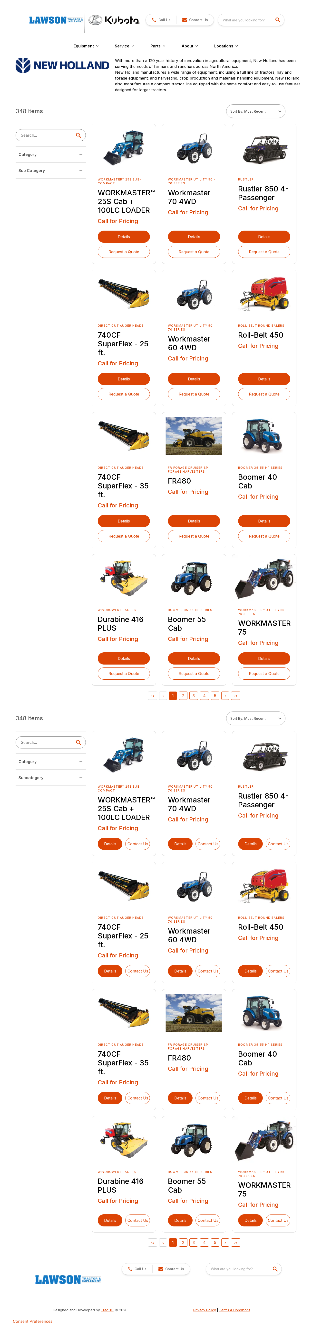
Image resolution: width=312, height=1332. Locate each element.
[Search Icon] (79, 135)
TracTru (107, 1310)
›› (235, 695)
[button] (161, 20)
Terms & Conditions (234, 1310)
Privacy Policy (204, 1310)
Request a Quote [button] (123, 251)
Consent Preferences (32, 1321)
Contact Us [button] (137, 843)
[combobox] (251, 20)
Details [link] (124, 236)
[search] (278, 20)
